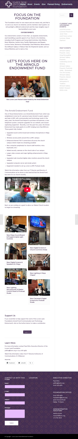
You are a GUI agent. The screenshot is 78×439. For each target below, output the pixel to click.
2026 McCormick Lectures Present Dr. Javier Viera (66, 32)
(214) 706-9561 (58, 395)
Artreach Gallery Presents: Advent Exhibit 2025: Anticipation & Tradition (65, 79)
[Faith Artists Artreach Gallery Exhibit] (1, 219)
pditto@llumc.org (58, 383)
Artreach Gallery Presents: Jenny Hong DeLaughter (65, 53)
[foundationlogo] (16, 4)
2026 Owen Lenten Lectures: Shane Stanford (66, 38)
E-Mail (7, 391)
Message (8, 407)
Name (7, 383)
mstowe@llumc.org (59, 416)
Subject (7, 399)
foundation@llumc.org (60, 397)
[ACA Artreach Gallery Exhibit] (76, 219)
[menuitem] (22, 4)
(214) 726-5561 (57, 385)
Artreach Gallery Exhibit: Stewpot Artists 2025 (65, 88)
